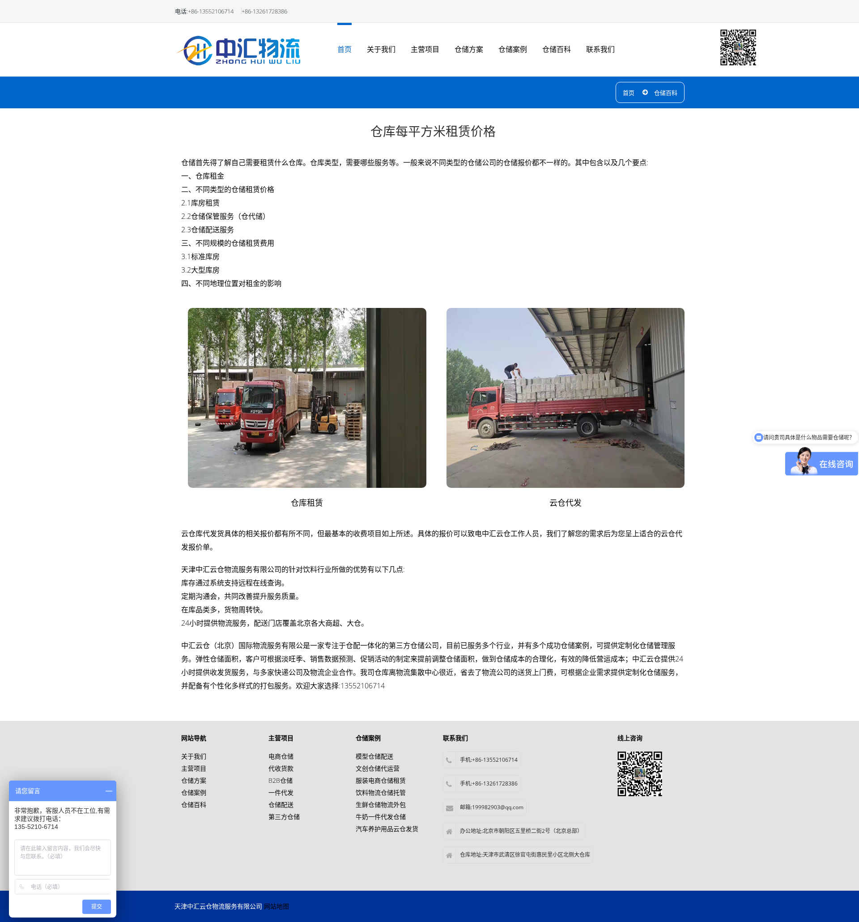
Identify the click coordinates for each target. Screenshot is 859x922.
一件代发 (280, 792)
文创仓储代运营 (378, 768)
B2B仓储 (280, 780)
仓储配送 (280, 804)
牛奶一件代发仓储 (381, 816)
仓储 (503, 659)
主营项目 (425, 49)
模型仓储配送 (374, 756)
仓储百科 (556, 49)
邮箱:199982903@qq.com (491, 807)
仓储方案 (469, 49)
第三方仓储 (284, 816)
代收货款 (280, 768)
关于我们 (381, 49)
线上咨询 (629, 738)
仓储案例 (512, 49)
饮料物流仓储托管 (381, 792)
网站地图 (276, 906)
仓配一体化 (364, 645)
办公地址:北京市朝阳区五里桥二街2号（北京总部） (521, 831)
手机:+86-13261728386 (489, 783)
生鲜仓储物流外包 (381, 804)
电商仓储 (280, 756)
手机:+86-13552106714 (489, 760)
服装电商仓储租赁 (381, 780)
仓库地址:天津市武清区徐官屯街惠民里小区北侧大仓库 (525, 854)
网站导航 (193, 738)
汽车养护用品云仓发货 (387, 828)
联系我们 (600, 49)
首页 (344, 49)
